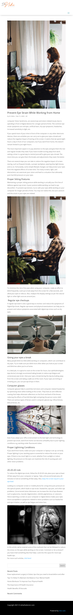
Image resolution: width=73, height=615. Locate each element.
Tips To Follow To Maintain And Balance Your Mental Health (28, 578)
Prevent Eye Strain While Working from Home (33, 112)
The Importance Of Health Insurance (20, 585)
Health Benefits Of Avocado (17, 588)
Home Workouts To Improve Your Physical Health (25, 581)
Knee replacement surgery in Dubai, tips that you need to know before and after (36, 574)
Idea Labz (62, 611)
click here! (27, 558)
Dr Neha (12, 116)
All (26, 116)
